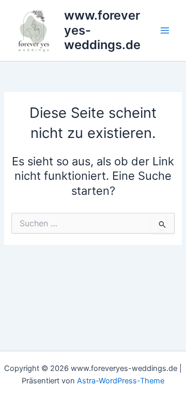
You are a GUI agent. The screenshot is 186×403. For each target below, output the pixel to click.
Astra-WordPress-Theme (120, 380)
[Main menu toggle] (165, 30)
